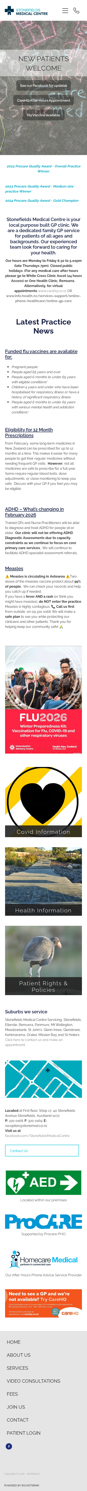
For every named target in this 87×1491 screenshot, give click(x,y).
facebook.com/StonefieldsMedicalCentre (37, 1135)
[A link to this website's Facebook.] (9, 1446)
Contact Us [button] (19, 1150)
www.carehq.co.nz (52, 290)
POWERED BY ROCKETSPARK (21, 1485)
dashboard (33, 1473)
